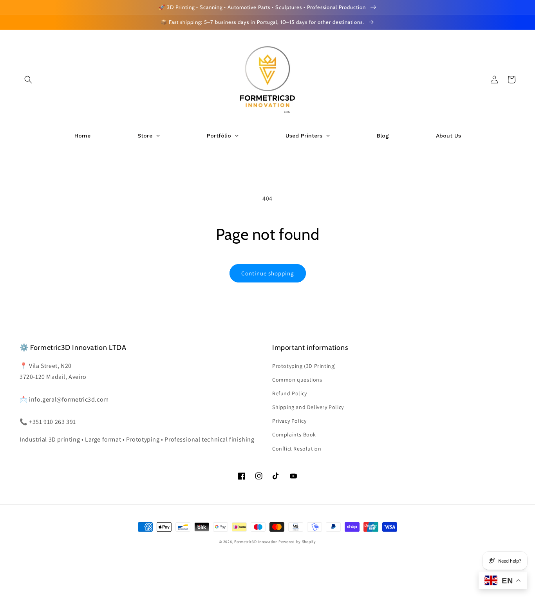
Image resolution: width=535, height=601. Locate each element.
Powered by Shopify (297, 541)
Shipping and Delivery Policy (308, 407)
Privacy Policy (289, 420)
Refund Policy (289, 393)
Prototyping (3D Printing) (304, 365)
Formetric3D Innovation (255, 541)
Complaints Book (294, 434)
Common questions (297, 379)
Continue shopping (267, 273)
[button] (28, 79)
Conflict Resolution (296, 448)
